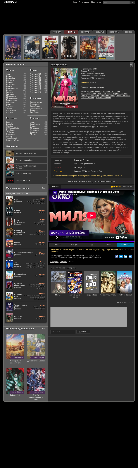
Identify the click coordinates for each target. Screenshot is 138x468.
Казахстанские (36, 102)
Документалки (12, 88)
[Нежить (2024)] (69, 47)
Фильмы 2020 (35, 84)
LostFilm (9, 122)
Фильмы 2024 (35, 76)
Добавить (83, 332)
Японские (34, 110)
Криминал (10, 94)
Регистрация (84, 2)
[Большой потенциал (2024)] (106, 47)
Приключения (11, 100)
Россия (91, 71)
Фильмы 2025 (35, 74)
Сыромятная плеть (108, 295)
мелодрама (99, 73)
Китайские (34, 112)
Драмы (9, 86)
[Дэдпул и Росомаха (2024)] (50, 47)
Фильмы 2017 (35, 90)
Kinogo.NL (54, 262)
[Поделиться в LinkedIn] (125, 256)
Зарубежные (35, 124)
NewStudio (10, 130)
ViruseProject (11, 138)
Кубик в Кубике (12, 140)
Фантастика (11, 110)
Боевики (9, 76)
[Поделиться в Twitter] (121, 256)
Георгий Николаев (123, 96)
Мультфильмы (12, 98)
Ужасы (9, 108)
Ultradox (9, 126)
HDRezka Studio (12, 128)
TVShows (10, 132)
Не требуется (79, 167)
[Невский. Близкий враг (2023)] (31, 47)
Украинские (34, 104)
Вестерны (10, 80)
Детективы (10, 84)
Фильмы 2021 (35, 82)
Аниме (8, 74)
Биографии (10, 78)
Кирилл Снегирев (120, 94)
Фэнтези (9, 112)
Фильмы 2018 (35, 88)
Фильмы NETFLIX (23, 181)
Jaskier (9, 136)
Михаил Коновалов (103, 98)
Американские (36, 108)
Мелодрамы (11, 96)
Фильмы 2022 (35, 80)
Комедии (9, 92)
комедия (90, 73)
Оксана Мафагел (97, 87)
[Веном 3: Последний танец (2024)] (87, 47)
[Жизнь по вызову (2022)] (13, 47)
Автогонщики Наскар (75, 296)
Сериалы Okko (97, 171)
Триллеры (10, 106)
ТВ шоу (33, 134)
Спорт (8, 104)
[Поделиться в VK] (130, 256)
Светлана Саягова (104, 94)
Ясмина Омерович (88, 94)
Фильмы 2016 (35, 92)
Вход (75, 2)
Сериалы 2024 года (82, 171)
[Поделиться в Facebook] (116, 256)
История (9, 90)
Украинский (10, 134)
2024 (95, 69)
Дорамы (33, 132)
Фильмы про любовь (24, 160)
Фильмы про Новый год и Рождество (26, 167)
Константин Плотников (90, 96)
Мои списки (96, 2)
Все (43, 188)
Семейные (10, 102)
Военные (9, 82)
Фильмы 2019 (35, 86)
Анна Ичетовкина (108, 96)
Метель (58, 295)
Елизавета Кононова (111, 92)
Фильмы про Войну (23, 174)
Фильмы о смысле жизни (26, 153)
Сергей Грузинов (87, 98)
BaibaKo (9, 124)
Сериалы (77, 160)
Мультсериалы (36, 128)
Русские (85, 160)
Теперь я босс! (91, 295)
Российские (35, 106)
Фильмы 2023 (35, 78)
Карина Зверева (94, 92)
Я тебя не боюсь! (125, 295)
